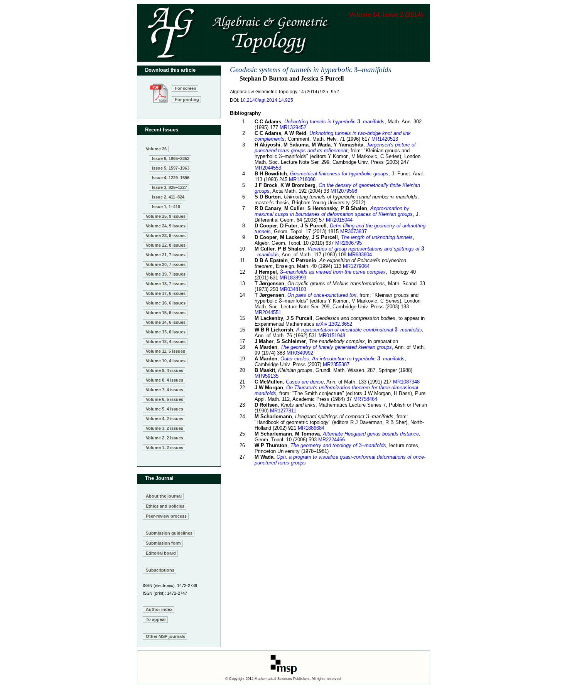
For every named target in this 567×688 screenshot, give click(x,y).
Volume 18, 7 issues (166, 283)
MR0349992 (300, 353)
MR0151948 (332, 335)
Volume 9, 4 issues (164, 370)
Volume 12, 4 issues (166, 341)
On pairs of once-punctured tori (321, 295)
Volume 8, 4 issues (164, 380)
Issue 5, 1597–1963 (170, 168)
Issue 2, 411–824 (168, 197)
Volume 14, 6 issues (166, 322)
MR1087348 (406, 382)
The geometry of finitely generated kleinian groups (336, 347)
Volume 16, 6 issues (166, 303)
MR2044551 (268, 312)
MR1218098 (302, 179)
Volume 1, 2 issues (164, 447)
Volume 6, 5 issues (164, 399)
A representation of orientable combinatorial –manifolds (359, 330)
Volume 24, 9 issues (166, 226)
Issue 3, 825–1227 (169, 187)
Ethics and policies (165, 506)
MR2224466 (331, 439)
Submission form (163, 543)
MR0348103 (293, 289)
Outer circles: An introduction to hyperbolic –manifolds (342, 359)
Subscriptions (160, 570)
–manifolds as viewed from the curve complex (333, 272)
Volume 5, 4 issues (164, 409)
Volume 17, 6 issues (166, 293)
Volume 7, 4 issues (164, 389)
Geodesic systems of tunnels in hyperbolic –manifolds (310, 70)
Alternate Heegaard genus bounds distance (371, 434)
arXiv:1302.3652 (334, 324)
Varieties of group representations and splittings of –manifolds (339, 251)
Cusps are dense (305, 382)
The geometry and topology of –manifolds (338, 445)
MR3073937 (353, 231)
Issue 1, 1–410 (166, 206)
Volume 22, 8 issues (166, 245)
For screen (185, 88)
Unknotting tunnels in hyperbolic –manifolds (334, 121)
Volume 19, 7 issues (166, 274)
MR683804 (360, 254)
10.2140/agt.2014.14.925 (266, 100)
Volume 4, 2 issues (164, 418)
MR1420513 (384, 139)
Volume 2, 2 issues (164, 438)
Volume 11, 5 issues (165, 351)
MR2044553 (268, 168)
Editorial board (161, 553)
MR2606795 (348, 243)
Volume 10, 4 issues (166, 360)
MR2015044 (339, 220)
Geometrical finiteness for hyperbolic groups (339, 174)
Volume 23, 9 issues (166, 235)
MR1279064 (356, 266)
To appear (156, 619)
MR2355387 (336, 364)
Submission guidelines (169, 533)
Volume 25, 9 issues (166, 216)
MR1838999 (293, 278)
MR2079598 (344, 191)
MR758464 (365, 399)
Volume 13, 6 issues (166, 332)
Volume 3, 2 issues (164, 428)
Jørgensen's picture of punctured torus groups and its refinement (335, 147)
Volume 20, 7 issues (166, 264)
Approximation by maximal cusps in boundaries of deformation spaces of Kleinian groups (334, 211)
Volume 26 (156, 148)
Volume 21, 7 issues (166, 254)
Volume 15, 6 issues (166, 312)
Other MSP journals (165, 636)
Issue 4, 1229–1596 (170, 177)
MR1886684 (311, 428)
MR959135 (266, 376)
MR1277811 (283, 411)
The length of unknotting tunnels (377, 237)
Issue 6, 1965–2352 (170, 158)
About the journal (164, 496)
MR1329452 (293, 127)
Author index (159, 609)
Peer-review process (166, 516)
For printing (187, 99)
